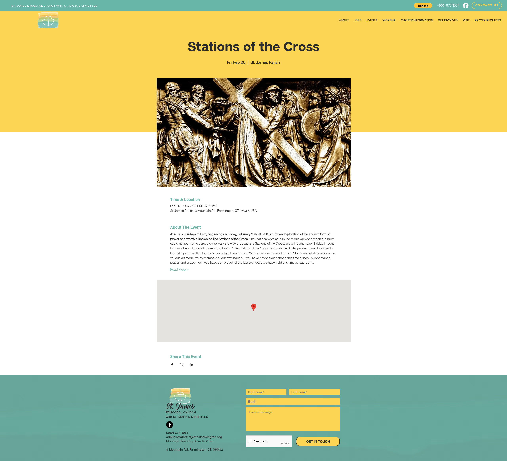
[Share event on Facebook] (172, 364)
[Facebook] (465, 5)
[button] (423, 5)
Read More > (179, 269)
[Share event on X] (182, 364)
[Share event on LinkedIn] (191, 364)
